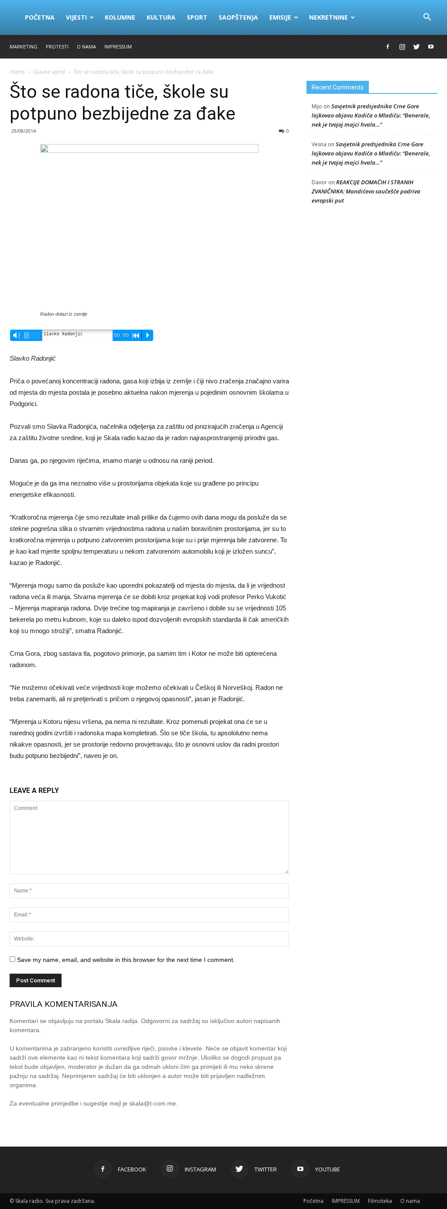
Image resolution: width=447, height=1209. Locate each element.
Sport (197, 17)
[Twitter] (416, 47)
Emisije (280, 17)
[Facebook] (387, 47)
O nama (86, 46)
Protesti (57, 46)
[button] (426, 17)
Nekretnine (328, 17)
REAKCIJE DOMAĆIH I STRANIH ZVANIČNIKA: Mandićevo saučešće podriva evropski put (366, 191)
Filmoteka (380, 1201)
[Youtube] (430, 47)
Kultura (161, 17)
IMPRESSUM (118, 46)
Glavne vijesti (49, 72)
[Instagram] (402, 47)
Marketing (24, 46)
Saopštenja (238, 17)
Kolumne (120, 17)
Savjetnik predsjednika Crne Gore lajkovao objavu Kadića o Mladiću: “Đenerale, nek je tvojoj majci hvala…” (371, 115)
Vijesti (76, 17)
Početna (40, 17)
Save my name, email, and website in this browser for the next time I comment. (126, 959)
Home (17, 72)
